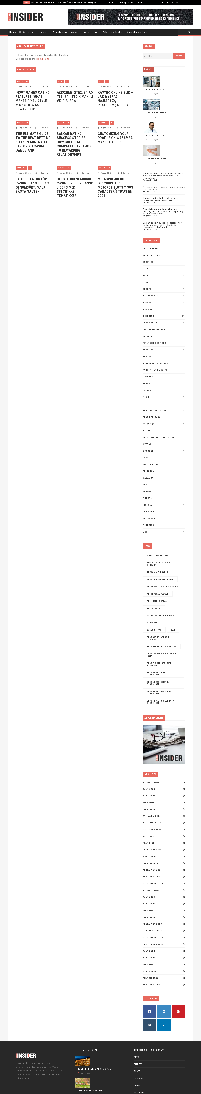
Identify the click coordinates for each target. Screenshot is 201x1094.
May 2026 (149, 802)
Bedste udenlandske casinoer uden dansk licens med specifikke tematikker (75, 187)
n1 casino (149, 424)
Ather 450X (153, 623)
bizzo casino (151, 464)
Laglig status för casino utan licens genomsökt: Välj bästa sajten (32, 185)
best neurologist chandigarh (157, 674)
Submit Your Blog (137, 32)
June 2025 (149, 836)
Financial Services (154, 343)
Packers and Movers (155, 370)
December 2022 (152, 931)
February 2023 (152, 924)
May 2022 (149, 964)
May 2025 (149, 843)
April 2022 (149, 971)
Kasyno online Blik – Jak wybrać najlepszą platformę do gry (52, 2)
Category (28, 32)
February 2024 (152, 870)
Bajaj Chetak (154, 630)
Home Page (42, 58)
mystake (148, 444)
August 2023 (151, 890)
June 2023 (149, 904)
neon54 (147, 431)
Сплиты (147, 498)
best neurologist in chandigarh (158, 683)
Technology (150, 296)
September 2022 (153, 944)
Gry (13, 2)
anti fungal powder (157, 594)
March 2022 (150, 978)
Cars (146, 269)
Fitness (85, 32)
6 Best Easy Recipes (157, 556)
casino (147, 390)
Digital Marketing (154, 330)
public (20, 81)
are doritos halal (157, 601)
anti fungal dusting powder (162, 587)
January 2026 (152, 816)
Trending (41, 32)
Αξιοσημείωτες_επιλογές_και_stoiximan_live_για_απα (75, 97)
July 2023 (149, 897)
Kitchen (148, 336)
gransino (148, 525)
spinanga (148, 471)
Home (12, 32)
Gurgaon (148, 377)
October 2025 (152, 829)
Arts (105, 32)
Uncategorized (152, 249)
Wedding (148, 309)
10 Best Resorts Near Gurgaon (95, 1068)
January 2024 (152, 877)
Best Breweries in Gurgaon (162, 647)
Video (74, 32)
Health (147, 282)
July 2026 (149, 789)
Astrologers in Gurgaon (160, 615)
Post (60, 81)
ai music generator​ (157, 572)
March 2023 (150, 917)
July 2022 (149, 951)
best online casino (155, 410)
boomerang (150, 518)
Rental (147, 357)
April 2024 (149, 856)
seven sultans (152, 417)
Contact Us (117, 32)
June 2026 (149, 796)
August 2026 (151, 782)
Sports (147, 289)
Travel (96, 32)
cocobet (148, 451)
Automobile (150, 350)
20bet (146, 458)
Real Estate (150, 323)
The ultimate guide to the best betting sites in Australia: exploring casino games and (33, 142)
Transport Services (155, 363)
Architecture (60, 32)
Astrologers (154, 608)
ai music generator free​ (160, 579)
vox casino (149, 512)
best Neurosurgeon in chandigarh (159, 692)
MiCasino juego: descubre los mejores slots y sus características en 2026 (115, 187)
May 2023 (149, 910)
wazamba (103, 122)
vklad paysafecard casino (159, 437)
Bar (173, 630)
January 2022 (152, 985)
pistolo (147, 505)
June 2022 (149, 958)
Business (148, 262)
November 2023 (153, 883)
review (61, 168)
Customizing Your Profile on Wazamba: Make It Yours (116, 138)
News (146, 397)
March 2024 (150, 863)
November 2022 (153, 937)
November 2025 (153, 823)
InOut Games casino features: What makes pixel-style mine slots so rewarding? (33, 101)
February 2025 (152, 850)
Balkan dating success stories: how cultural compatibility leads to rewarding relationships (74, 144)
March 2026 (150, 809)
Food (146, 276)
